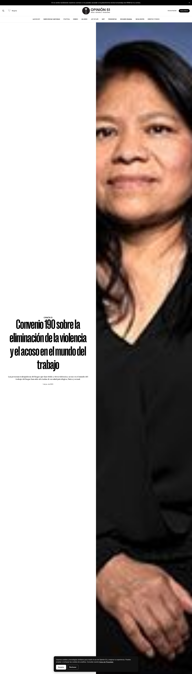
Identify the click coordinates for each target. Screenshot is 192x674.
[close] (189, 2)
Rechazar (72, 667)
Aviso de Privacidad (106, 662)
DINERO (75, 19)
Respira (14, 11)
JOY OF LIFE (94, 19)
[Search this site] (3, 10)
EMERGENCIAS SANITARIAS (52, 19)
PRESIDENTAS (112, 19)
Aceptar (61, 667)
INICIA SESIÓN (140, 19)
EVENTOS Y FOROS (153, 19)
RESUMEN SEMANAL (126, 19)
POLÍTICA (67, 19)
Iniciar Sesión (172, 10)
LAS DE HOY (36, 19)
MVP (103, 19)
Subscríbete (184, 11)
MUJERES (84, 19)
